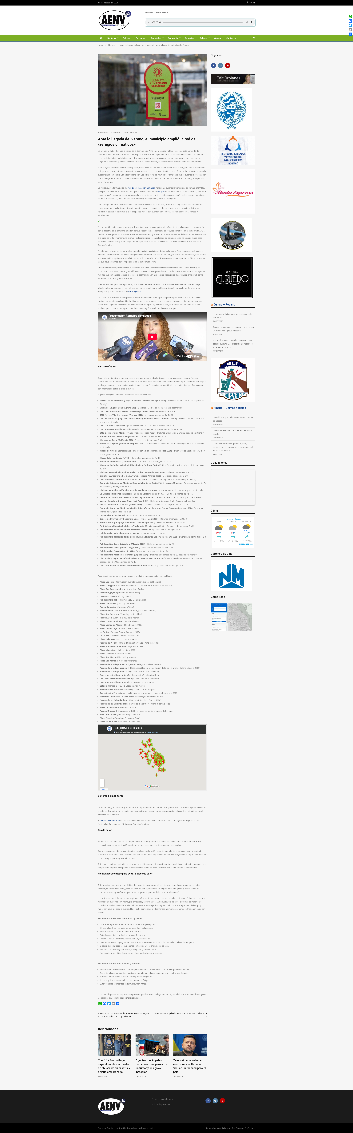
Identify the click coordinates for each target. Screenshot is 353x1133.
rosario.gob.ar (134, 291)
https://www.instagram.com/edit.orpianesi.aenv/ (251, 2)
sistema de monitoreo (110, 820)
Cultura (203, 38)
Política (126, 38)
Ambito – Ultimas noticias (229, 407)
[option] (114, 1056)
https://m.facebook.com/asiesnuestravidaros (247, 2)
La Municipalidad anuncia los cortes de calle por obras (232, 316)
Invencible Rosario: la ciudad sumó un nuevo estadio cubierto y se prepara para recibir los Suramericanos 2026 (233, 344)
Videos (217, 38)
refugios (161, 191)
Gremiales (156, 38)
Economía (173, 38)
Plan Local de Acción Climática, (141, 188)
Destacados (115, 132)
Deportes (189, 38)
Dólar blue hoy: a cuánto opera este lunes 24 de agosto (233, 419)
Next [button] (205, 1059)
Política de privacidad (161, 1104)
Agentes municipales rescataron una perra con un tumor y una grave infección (233, 329)
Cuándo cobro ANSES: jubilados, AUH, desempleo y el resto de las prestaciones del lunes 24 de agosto (233, 447)
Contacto (231, 38)
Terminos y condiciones (162, 1099)
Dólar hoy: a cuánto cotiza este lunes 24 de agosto (232, 432)
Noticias (111, 38)
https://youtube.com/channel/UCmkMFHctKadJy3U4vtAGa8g (254, 2)
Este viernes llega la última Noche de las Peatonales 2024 (181, 1013)
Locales (125, 132)
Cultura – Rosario (224, 304)
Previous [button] (100, 1059)
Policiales (140, 38)
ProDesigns (250, 1128)
